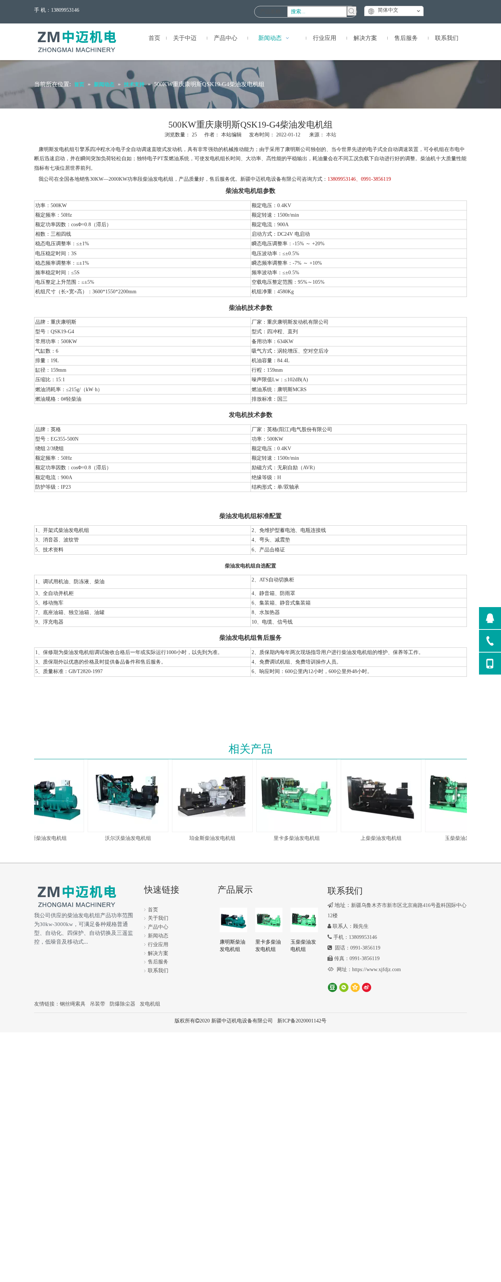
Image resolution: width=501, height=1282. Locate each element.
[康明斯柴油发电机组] (233, 919)
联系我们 (158, 970)
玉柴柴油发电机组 (458, 838)
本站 (331, 134)
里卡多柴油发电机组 (290, 838)
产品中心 (158, 927)
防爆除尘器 (122, 1004)
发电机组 (150, 1004)
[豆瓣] (332, 987)
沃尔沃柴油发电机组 (121, 838)
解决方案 (158, 953)
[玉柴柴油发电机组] (458, 795)
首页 (153, 909)
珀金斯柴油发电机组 (205, 838)
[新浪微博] (366, 987)
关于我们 (158, 918)
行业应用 (158, 944)
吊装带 (97, 1004)
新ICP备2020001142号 (301, 1021)
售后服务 (158, 962)
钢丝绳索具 (72, 1004)
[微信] (343, 987)
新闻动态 (158, 935)
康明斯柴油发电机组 (37, 838)
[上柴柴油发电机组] (374, 795)
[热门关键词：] (351, 11)
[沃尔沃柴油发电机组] (121, 795)
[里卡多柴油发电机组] (290, 795)
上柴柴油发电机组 (374, 838)
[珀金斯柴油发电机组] (205, 795)
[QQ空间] (355, 987)
